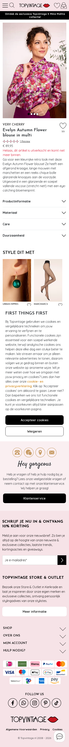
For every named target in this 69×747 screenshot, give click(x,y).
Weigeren (34, 431)
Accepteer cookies (34, 420)
